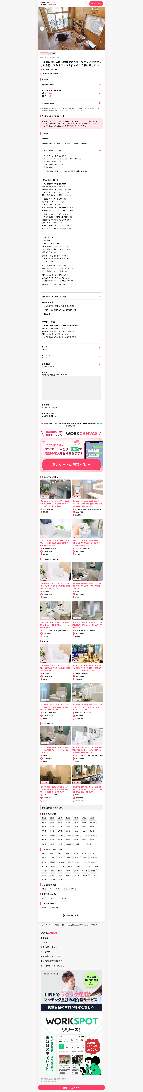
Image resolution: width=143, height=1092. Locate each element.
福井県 (68, 827)
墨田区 (97, 866)
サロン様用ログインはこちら (52, 965)
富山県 (52, 827)
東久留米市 (79, 866)
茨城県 (44, 822)
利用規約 (44, 942)
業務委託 (52, 54)
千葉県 (76, 822)
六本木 (58, 889)
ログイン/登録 (96, 3)
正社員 (64, 898)
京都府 (76, 831)
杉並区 (60, 853)
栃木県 (52, 822)
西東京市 (52, 879)
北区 (52, 871)
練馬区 (68, 853)
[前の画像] (42, 29)
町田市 (76, 871)
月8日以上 (55, 907)
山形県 (84, 818)
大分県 (52, 844)
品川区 (52, 875)
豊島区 (77, 858)
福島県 (92, 818)
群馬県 (60, 822)
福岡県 (76, 840)
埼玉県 (68, 822)
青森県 (52, 818)
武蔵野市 (94, 858)
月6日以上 (45, 907)
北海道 (44, 818)
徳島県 (44, 840)
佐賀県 (84, 840)
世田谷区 (44, 871)
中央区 (89, 866)
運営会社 (44, 937)
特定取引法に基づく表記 (51, 956)
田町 (65, 889)
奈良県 (44, 835)
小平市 (93, 875)
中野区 (60, 875)
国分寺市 (84, 871)
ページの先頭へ (73, 915)
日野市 (92, 853)
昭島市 (84, 853)
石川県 (60, 827)
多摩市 (44, 858)
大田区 (69, 858)
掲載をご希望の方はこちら (52, 961)
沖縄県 (77, 844)
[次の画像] (101, 29)
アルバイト (54, 898)
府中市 (85, 875)
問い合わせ (45, 951)
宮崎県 (60, 844)
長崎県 (92, 840)
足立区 (85, 858)
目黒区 (52, 853)
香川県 (52, 840)
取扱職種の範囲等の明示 (48, 1081)
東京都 (84, 822)
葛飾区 (60, 871)
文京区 (44, 853)
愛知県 (52, 831)
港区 (69, 862)
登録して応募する (71, 1087)
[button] (71, 93)
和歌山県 (52, 835)
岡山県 (77, 835)
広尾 (51, 889)
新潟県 (44, 827)
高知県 (68, 840)
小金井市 (62, 866)
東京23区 (62, 879)
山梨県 (76, 827)
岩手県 (60, 818)
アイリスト (44, 54)
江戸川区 (44, 866)
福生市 (44, 879)
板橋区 (68, 875)
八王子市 (76, 875)
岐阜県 (92, 827)
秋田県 (76, 818)
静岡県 (44, 831)
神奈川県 (92, 822)
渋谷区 (85, 862)
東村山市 (52, 862)
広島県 (85, 835)
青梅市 (53, 866)
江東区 (77, 862)
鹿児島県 (68, 844)
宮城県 (68, 818)
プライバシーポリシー (50, 947)
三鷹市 (68, 871)
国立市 (70, 866)
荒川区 (93, 862)
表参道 (44, 889)
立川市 (76, 853)
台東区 (61, 858)
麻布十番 (73, 889)
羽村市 (93, 871)
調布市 (44, 862)
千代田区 (52, 858)
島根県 (69, 835)
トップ (41, 925)
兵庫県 (92, 831)
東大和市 (62, 862)
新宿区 (44, 875)
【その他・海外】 (88, 844)
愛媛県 (60, 840)
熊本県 (44, 844)
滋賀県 (68, 831)
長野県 (84, 827)
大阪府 (84, 831)
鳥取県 (61, 835)
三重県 (60, 831)
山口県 (93, 835)
